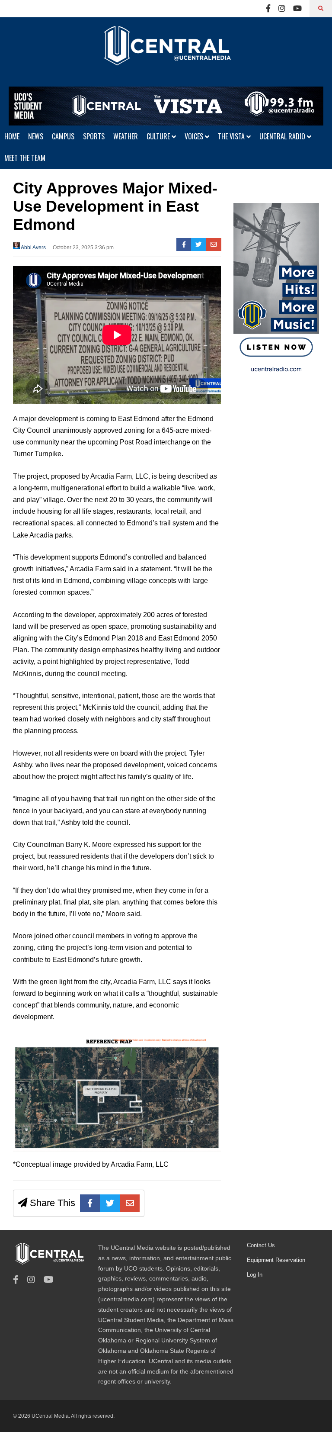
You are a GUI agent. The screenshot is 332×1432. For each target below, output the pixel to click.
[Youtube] (297, 8)
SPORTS (94, 136)
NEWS (35, 136)
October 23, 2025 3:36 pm (83, 248)
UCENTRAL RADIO (283, 136)
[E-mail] (213, 244)
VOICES (195, 136)
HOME (11, 136)
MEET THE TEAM (24, 158)
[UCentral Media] (166, 52)
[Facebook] (268, 8)
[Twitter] (198, 244)
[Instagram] (281, 8)
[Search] (320, 8)
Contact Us (261, 1245)
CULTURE (159, 136)
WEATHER (125, 136)
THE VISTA (232, 136)
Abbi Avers (33, 248)
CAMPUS (63, 136)
